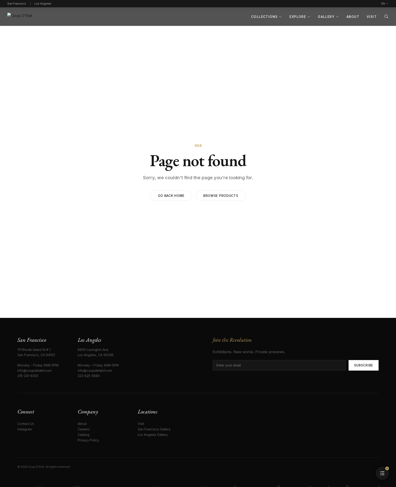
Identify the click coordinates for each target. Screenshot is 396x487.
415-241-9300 (27, 376)
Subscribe (363, 365)
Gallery (326, 17)
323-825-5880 (89, 376)
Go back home (171, 196)
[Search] (386, 16)
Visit (372, 17)
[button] (382, 473)
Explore (297, 17)
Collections (264, 17)
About (352, 17)
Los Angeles (42, 3)
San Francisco (16, 3)
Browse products (220, 196)
